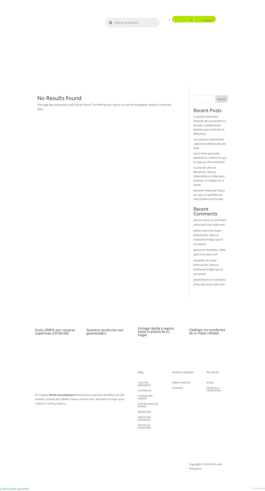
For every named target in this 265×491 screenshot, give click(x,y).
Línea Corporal (56, 65)
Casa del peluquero (144, 384)
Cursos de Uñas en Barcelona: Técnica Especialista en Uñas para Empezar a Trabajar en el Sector (209, 176)
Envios (210, 382)
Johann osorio (201, 220)
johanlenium (201, 279)
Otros (210, 65)
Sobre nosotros (181, 382)
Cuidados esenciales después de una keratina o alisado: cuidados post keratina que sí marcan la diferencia (209, 125)
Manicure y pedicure (138, 65)
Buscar (221, 99)
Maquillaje (164, 65)
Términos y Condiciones (213, 389)
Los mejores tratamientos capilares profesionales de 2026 (209, 144)
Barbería (183, 65)
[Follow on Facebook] (38, 414)
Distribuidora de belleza (148, 405)
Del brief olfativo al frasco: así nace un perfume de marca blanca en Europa (209, 195)
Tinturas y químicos (107, 65)
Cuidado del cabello (145, 397)
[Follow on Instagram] (45, 414)
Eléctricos (198, 65)
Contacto (177, 388)
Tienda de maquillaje (144, 426)
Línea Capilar (80, 65)
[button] (14, 488)
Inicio (40, 65)
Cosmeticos (145, 390)
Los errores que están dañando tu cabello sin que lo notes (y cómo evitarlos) (210, 158)
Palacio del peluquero (144, 418)
